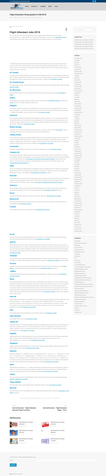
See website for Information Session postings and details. (41, 159)
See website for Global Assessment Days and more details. (49, 182)
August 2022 (77, 114)
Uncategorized (78, 312)
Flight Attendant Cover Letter (81, 269)
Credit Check (77, 256)
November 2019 (78, 179)
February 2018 (78, 224)
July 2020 (77, 162)
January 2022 (78, 127)
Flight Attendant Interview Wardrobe (83, 280)
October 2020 (78, 157)
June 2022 (77, 118)
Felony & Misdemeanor (80, 264)
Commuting (77, 254)
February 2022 (78, 125)
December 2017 (78, 229)
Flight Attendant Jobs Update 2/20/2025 (26, 439)
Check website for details (53, 260)
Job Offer (77, 308)
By (48, 398)
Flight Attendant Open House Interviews (84, 286)
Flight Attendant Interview (80, 275)
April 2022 (77, 123)
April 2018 (77, 220)
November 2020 (78, 155)
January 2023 (78, 106)
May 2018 (77, 218)
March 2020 (77, 170)
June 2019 (77, 190)
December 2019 (78, 177)
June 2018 (77, 216)
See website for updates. (56, 385)
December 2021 (78, 129)
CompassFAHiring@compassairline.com (19, 163)
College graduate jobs (80, 251)
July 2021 (77, 140)
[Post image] (14, 424)
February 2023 (78, 103)
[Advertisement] (39, 52)
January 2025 (78, 69)
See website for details (53, 100)
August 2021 (77, 138)
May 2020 (77, 166)
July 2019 (77, 188)
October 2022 (78, 110)
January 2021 (78, 151)
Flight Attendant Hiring (29, 398)
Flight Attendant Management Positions (84, 284)
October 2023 (78, 88)
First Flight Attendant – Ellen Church (83, 267)
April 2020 (77, 168)
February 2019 (78, 198)
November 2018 (78, 205)
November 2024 (78, 71)
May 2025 (77, 62)
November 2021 (78, 131)
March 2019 (77, 196)
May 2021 (77, 142)
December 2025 (78, 58)
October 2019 (78, 181)
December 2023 (78, 86)
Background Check (79, 249)
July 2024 (77, 75)
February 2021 (78, 149)
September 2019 (78, 183)
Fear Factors (77, 260)
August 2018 (77, 211)
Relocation (77, 310)
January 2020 (78, 175)
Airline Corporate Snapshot (81, 243)
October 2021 (78, 134)
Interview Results (78, 303)
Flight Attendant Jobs (38, 398)
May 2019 (77, 192)
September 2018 (78, 209)
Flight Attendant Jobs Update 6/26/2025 (57, 423)
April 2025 (77, 64)
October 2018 (78, 207)
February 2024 (78, 82)
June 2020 (77, 164)
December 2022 (78, 108)
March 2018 (77, 222)
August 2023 (77, 93)
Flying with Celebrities (79, 301)
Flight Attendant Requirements (82, 292)
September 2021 (78, 136)
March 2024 (77, 80)
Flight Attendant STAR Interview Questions (84, 297)
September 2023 (78, 90)
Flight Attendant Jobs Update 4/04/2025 (57, 431)
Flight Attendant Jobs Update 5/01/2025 (26, 431)
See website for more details (38, 172)
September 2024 (78, 73)
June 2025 (77, 60)
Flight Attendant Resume (80, 295)
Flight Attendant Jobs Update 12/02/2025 (26, 423)
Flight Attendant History (80, 273)
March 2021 (77, 147)
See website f (59, 130)
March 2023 (77, 101)
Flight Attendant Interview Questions (83, 277)
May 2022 (77, 121)
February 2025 (78, 67)
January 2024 (78, 84)
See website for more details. (47, 143)
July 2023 (77, 95)
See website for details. (56, 79)
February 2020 (78, 173)
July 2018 (77, 214)
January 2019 (78, 201)
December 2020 (78, 153)
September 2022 (78, 112)
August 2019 (77, 185)
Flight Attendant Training (80, 299)
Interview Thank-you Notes (81, 305)
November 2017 (78, 231)
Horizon (11, 102)
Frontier (13, 207)
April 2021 (77, 144)
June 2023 (77, 97)
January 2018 (78, 227)
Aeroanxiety (77, 241)
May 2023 (77, 99)
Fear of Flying (78, 262)
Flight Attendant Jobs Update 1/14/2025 (57, 439)
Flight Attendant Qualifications (81, 290)
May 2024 (77, 77)
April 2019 (77, 194)
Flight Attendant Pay (79, 288)
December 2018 (78, 203)
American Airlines (79, 247)
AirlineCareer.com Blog (61, 37)
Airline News (77, 245)
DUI (75, 258)
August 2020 (77, 160)
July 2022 (77, 116)
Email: (11, 460)
